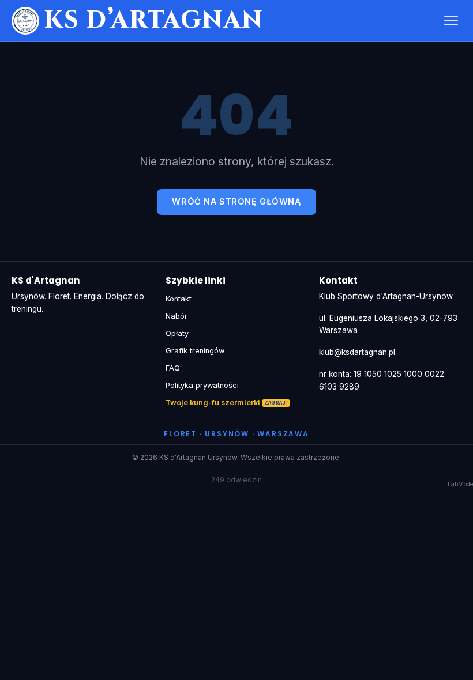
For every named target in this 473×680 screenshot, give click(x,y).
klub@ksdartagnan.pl (357, 352)
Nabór (176, 316)
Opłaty (177, 333)
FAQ (173, 368)
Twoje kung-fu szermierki (213, 402)
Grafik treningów (195, 350)
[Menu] (451, 20)
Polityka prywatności (202, 385)
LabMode (460, 484)
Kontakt (179, 298)
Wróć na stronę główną (236, 201)
